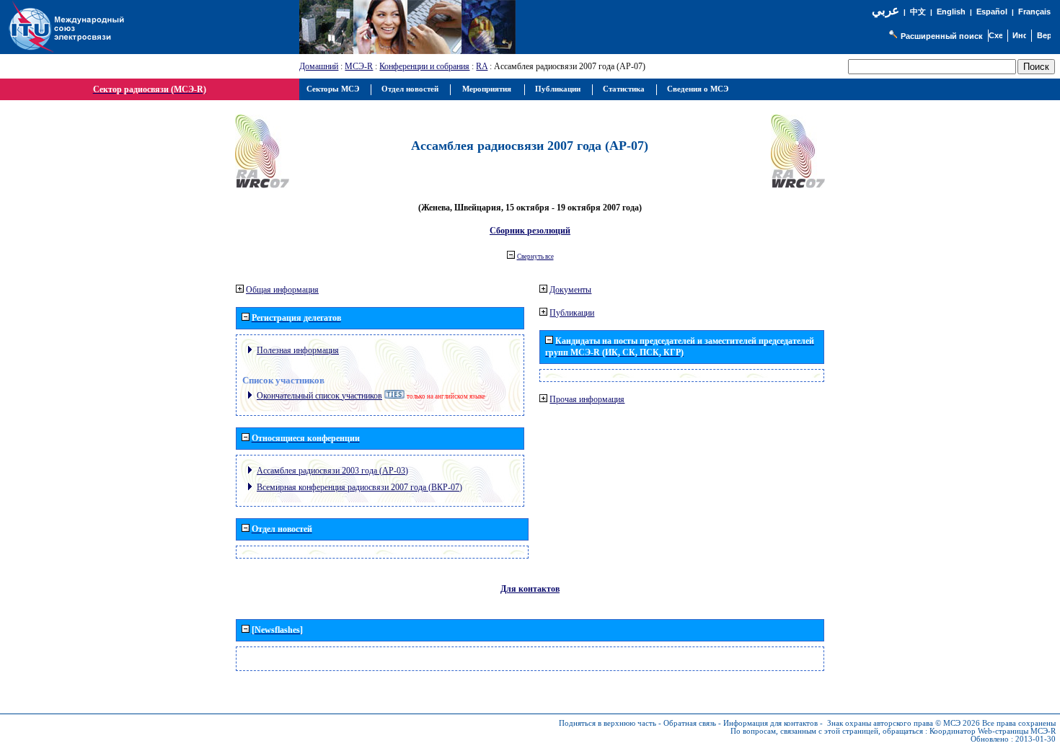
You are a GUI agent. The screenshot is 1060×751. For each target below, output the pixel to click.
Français (1034, 11)
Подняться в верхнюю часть (607, 723)
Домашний (318, 66)
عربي (885, 10)
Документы (570, 290)
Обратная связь (689, 723)
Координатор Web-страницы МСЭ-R (992, 731)
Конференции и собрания (424, 66)
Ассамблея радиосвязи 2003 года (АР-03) (332, 471)
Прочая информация (586, 399)
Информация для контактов (770, 723)
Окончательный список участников (319, 396)
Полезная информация (298, 350)
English (951, 11)
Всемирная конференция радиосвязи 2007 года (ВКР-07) (359, 487)
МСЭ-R (359, 66)
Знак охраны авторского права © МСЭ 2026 (903, 723)
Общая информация (282, 290)
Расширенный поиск (942, 36)
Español (991, 11)
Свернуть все (535, 256)
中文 (918, 12)
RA (481, 66)
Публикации (571, 313)
